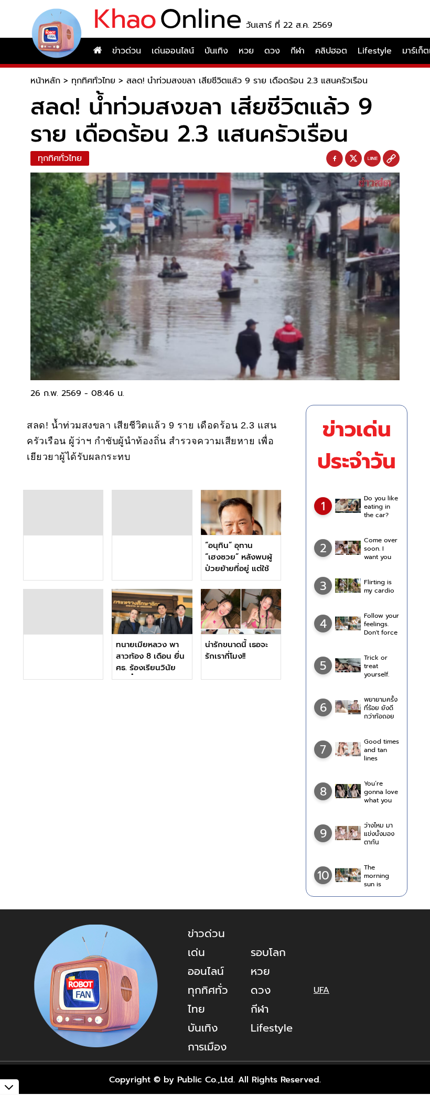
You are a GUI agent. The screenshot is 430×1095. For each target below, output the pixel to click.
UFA (321, 990)
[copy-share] (391, 159)
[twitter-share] (353, 158)
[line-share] (372, 159)
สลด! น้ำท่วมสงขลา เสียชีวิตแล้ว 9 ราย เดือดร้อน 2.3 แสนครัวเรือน (247, 80)
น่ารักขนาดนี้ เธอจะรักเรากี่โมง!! (236, 650)
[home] (97, 51)
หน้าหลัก (45, 80)
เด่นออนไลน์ (173, 51)
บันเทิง (216, 51)
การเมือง (207, 1047)
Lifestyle (375, 51)
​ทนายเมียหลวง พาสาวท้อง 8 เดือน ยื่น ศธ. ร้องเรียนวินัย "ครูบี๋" (150, 662)
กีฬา (298, 51)
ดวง (272, 51)
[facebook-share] (334, 159)
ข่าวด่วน (126, 51)
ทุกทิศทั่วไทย (93, 80)
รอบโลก (268, 952)
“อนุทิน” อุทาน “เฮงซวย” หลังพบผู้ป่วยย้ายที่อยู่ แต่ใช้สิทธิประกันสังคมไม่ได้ (238, 568)
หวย (246, 51)
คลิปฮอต (331, 51)
